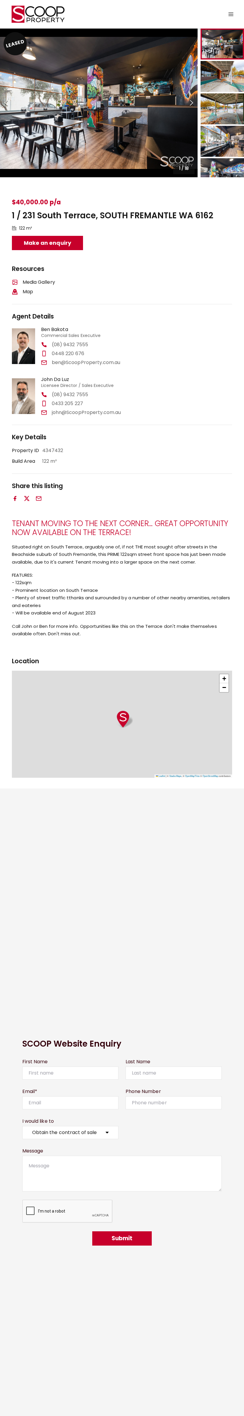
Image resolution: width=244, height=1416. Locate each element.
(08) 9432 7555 (70, 344)
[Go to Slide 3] (222, 108)
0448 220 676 (68, 353)
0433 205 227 (67, 403)
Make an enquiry (47, 243)
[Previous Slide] (6, 103)
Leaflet (161, 775)
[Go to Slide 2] (222, 76)
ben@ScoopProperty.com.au (86, 362)
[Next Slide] (191, 103)
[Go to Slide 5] (222, 173)
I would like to (38, 1121)
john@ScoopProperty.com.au (86, 412)
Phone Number (143, 1091)
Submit (122, 1238)
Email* (29, 1091)
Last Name (138, 1061)
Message (32, 1150)
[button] (99, 103)
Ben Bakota (54, 329)
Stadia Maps (175, 775)
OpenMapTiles (192, 775)
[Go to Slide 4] (222, 141)
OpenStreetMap (210, 775)
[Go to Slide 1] (222, 44)
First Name (35, 1061)
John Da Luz (55, 379)
